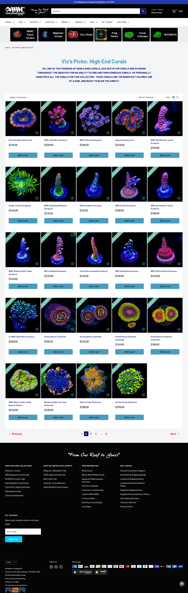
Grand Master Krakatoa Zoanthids (125, 338)
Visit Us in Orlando (90, 486)
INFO (92, 22)
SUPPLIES (49, 22)
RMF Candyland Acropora (55, 271)
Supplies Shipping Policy (131, 490)
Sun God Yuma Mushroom (126, 402)
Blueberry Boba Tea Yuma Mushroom (55, 403)
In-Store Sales (88, 498)
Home (7, 47)
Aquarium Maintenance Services (92, 480)
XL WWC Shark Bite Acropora (21, 336)
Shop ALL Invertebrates (54, 483)
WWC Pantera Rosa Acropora (164, 271)
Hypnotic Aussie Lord (124, 140)
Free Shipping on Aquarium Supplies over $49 (94, 2)
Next (173, 433)
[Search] (143, 11)
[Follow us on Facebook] (51, 566)
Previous (17, 433)
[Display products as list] (178, 97)
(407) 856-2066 (34, 572)
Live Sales (86, 506)
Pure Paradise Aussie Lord (20, 140)
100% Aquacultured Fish (54, 474)
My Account (87, 470)
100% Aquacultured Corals (17, 474)
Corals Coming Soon (14, 495)
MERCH (65, 22)
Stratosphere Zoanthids (55, 336)
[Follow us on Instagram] (56, 566)
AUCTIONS (121, 22)
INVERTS (34, 22)
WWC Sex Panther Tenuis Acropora (162, 207)
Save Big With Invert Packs (55, 487)
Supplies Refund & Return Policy (135, 494)
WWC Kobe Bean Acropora (126, 271)
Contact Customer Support (132, 470)
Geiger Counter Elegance (20, 205)
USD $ (9, 562)
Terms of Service (128, 502)
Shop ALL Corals (12, 470)
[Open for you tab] (182, 584)
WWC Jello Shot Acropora (55, 140)
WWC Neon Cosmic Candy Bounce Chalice (20, 403)
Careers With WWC (90, 494)
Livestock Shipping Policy (132, 479)
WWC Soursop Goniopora (91, 140)
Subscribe (13, 539)
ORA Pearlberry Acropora (91, 205)
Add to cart (23, 155)
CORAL (8, 22)
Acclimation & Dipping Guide (133, 474)
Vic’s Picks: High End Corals (17, 487)
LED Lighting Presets (129, 498)
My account (156, 12)
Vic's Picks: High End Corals (22, 47)
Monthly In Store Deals (92, 502)
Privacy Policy (126, 506)
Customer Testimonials (92, 490)
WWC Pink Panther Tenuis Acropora (162, 141)
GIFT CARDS (107, 22)
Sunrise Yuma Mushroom (90, 402)
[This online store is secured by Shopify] (100, 571)
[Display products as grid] (173, 97)
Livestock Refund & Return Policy (132, 484)
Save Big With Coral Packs (17, 483)
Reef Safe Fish (50, 479)
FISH (21, 22)
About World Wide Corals (93, 474)
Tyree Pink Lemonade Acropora (93, 271)
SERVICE (79, 22)
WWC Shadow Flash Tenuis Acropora (20, 272)
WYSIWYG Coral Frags (15, 479)
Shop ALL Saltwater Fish (54, 470)
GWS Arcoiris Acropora (125, 205)
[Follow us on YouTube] (61, 566)
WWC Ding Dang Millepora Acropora (55, 207)
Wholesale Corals (13, 491)
